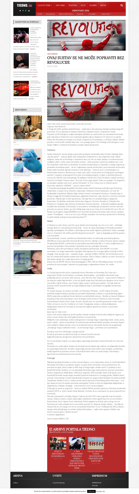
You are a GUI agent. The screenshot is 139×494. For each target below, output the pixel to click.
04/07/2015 (52, 66)
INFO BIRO (60, 5)
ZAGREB (93, 5)
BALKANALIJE (50, 14)
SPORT (40, 14)
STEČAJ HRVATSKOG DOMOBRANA (58, 453)
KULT (83, 5)
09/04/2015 (96, 463)
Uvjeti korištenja (59, 483)
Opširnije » (33, 49)
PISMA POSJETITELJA (66, 14)
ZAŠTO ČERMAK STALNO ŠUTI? (22, 275)
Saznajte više (100, 491)
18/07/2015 (77, 470)
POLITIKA (73, 5)
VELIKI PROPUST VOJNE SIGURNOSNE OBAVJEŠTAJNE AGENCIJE (96, 456)
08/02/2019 (58, 459)
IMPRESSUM (96, 483)
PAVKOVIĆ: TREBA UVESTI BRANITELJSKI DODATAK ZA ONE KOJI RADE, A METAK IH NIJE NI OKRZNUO (27, 242)
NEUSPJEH (52, 54)
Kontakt (95, 485)
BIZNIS (103, 5)
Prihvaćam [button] (91, 491)
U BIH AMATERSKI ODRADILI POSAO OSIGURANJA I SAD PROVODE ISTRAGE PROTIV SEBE (77, 459)
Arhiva (15, 483)
